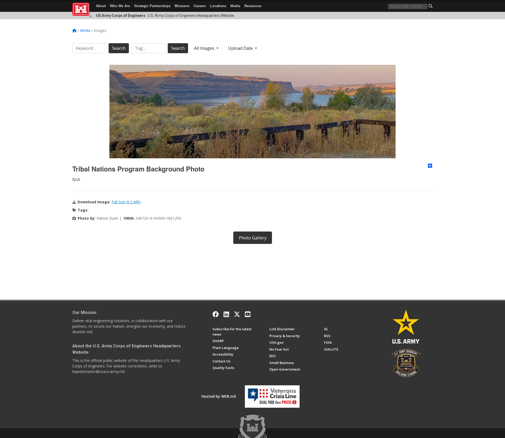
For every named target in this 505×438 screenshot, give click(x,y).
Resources (252, 6)
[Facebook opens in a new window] (216, 314)
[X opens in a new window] (237, 314)
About (101, 6)
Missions (182, 6)
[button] (430, 6)
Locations (218, 6)
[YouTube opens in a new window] (247, 314)
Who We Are (120, 6)
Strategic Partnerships (152, 6)
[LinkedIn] (226, 314)
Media (235, 6)
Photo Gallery (252, 238)
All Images (204, 48)
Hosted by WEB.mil (218, 396)
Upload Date (241, 48)
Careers (200, 6)
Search (118, 48)
